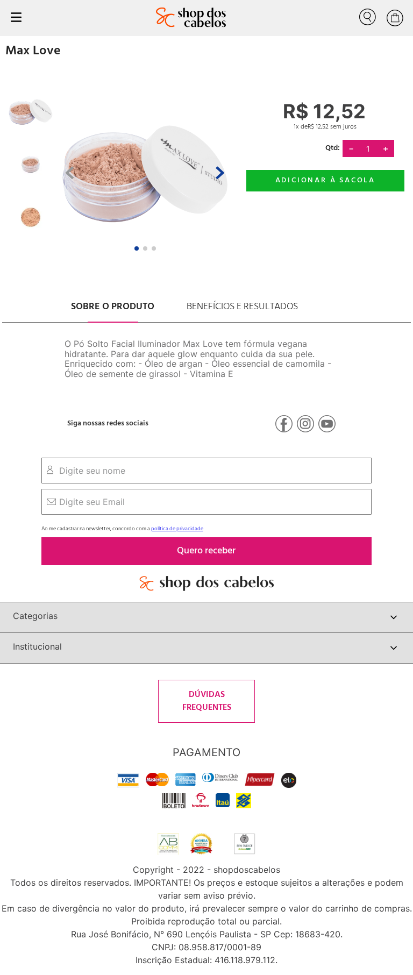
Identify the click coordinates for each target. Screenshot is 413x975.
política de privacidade (177, 528)
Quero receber (206, 551)
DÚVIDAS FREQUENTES (206, 701)
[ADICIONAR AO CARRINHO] (325, 180)
